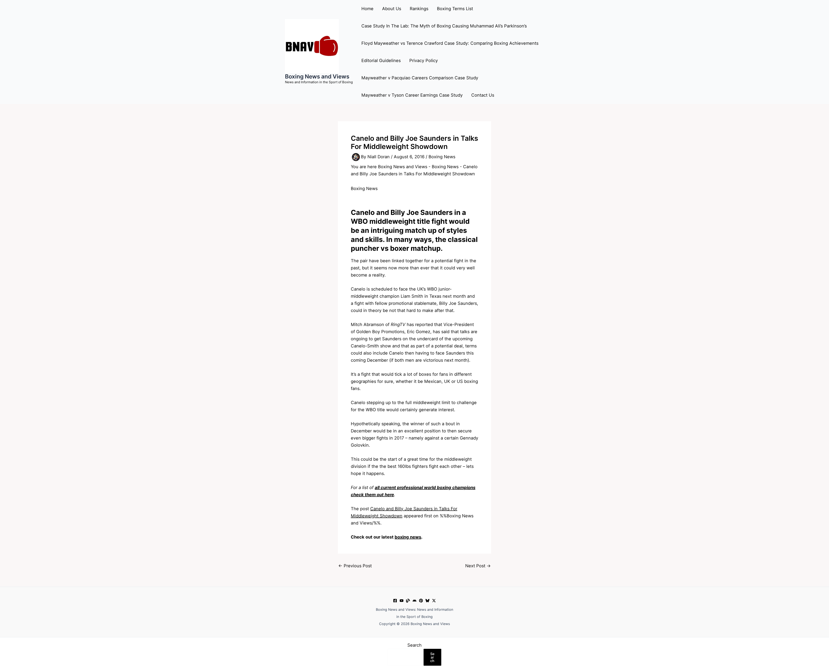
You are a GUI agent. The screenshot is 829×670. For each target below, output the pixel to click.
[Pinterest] (421, 601)
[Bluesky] (427, 601)
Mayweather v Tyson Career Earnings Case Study (412, 95)
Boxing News (442, 156)
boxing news (408, 537)
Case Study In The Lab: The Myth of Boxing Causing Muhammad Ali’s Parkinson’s (444, 26)
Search (414, 645)
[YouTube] (401, 601)
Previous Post (355, 566)
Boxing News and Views (317, 76)
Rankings (419, 8)
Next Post (478, 566)
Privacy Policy (423, 60)
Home (367, 8)
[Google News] (414, 601)
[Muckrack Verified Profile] (408, 601)
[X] (434, 601)
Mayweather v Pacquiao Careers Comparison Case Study (419, 77)
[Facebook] (395, 601)
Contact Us (482, 95)
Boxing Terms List (455, 8)
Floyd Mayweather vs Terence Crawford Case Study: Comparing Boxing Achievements (449, 43)
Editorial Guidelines (381, 60)
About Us (391, 8)
